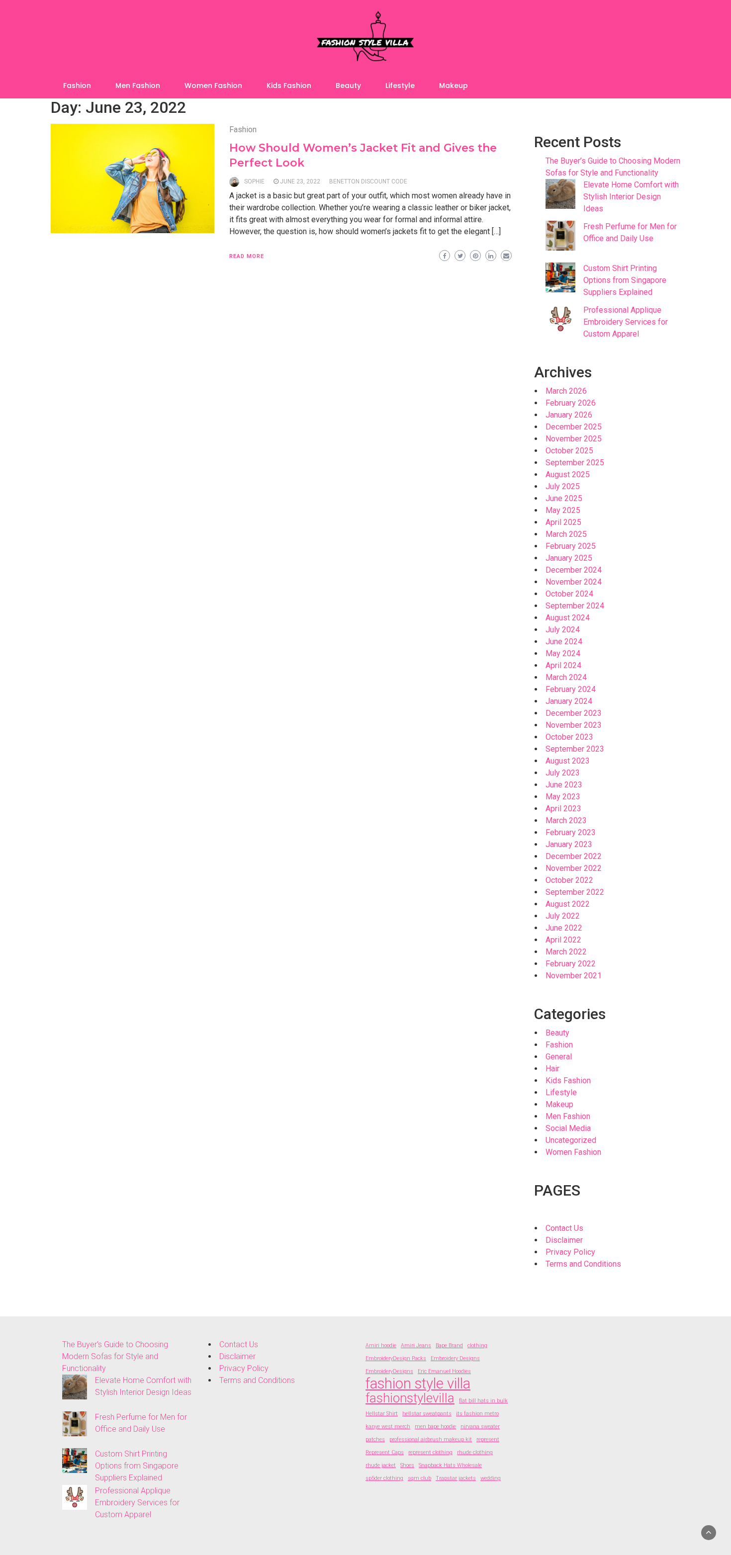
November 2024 (574, 582)
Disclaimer (564, 1240)
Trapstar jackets (456, 1478)
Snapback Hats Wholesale (450, 1465)
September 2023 (575, 749)
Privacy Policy (570, 1252)
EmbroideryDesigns (389, 1371)
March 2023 (566, 820)
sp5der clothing (384, 1478)
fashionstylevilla (410, 1398)
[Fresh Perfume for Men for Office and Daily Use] (560, 236)
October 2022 (569, 880)
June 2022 (564, 928)
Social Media (568, 1128)
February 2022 (571, 963)
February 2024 (571, 689)
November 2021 (574, 975)
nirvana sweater (480, 1426)
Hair (552, 1068)
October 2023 (569, 737)
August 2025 (568, 474)
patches (375, 1439)
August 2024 (568, 617)
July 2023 (563, 773)
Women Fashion (213, 85)
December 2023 (574, 713)
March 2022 (566, 951)
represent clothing (430, 1452)
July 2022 (563, 916)
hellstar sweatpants (427, 1413)
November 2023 (574, 725)
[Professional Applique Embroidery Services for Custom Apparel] (560, 319)
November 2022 (574, 868)
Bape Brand (449, 1345)
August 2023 (568, 761)
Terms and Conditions (583, 1264)
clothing (477, 1345)
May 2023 (563, 796)
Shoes (407, 1465)
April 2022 (563, 940)
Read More (246, 256)
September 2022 (575, 892)
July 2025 (563, 486)
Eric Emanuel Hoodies (444, 1371)
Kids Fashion (289, 85)
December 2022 (574, 856)
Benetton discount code (368, 181)
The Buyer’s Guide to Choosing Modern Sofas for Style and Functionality (115, 1356)
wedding (490, 1478)
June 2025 (564, 498)
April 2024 (563, 665)
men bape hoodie (435, 1426)
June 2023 (564, 784)
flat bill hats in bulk (483, 1400)
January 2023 (569, 844)
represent (487, 1439)
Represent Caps (385, 1452)
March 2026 (566, 391)
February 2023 (571, 832)
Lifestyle (400, 85)
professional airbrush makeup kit (430, 1439)
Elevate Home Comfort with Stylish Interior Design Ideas (631, 196)
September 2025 (575, 462)
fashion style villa (418, 1383)
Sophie (254, 181)
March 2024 (566, 677)
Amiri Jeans (416, 1345)
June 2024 (564, 641)
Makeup (453, 85)
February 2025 (571, 546)
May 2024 (563, 653)
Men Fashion (137, 85)
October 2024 (569, 594)
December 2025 (574, 427)
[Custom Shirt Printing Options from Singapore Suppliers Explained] (560, 277)
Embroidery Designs (455, 1358)
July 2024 (563, 629)
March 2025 (566, 534)
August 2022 (568, 904)
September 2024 (575, 605)
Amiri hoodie (381, 1345)
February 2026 (571, 403)
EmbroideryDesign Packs (396, 1358)
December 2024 (574, 570)
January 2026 (569, 415)
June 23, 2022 (300, 181)
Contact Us (564, 1228)
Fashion (77, 85)
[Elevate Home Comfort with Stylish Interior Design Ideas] (560, 194)
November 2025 (574, 438)
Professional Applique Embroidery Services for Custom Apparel (625, 322)
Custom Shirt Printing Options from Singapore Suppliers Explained (624, 280)
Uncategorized (571, 1140)
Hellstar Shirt (382, 1413)
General (559, 1056)
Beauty (348, 85)
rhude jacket (381, 1465)
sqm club (419, 1478)
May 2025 (563, 510)
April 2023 (563, 808)
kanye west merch (388, 1426)
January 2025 (569, 558)
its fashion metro (477, 1413)
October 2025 (569, 450)
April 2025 (563, 522)
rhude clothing (475, 1452)
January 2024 (569, 701)
